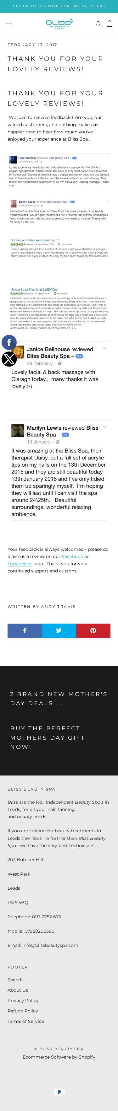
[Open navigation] (9, 23)
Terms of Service (26, 1021)
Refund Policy (23, 1011)
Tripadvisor (20, 563)
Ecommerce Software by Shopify (59, 1057)
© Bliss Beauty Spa (59, 1049)
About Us (18, 990)
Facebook (72, 556)
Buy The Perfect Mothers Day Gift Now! (47, 737)
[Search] (98, 23)
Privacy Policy (23, 1000)
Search (15, 980)
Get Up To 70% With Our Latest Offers (59, 6)
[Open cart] (109, 23)
